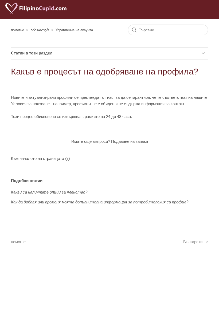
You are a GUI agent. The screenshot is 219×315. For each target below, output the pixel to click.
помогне (17, 30)
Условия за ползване (30, 103)
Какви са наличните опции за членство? (49, 192)
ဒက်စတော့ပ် (39, 30)
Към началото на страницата (37, 158)
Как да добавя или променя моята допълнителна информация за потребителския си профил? (99, 202)
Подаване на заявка (129, 141)
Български (193, 241)
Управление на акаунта (74, 30)
